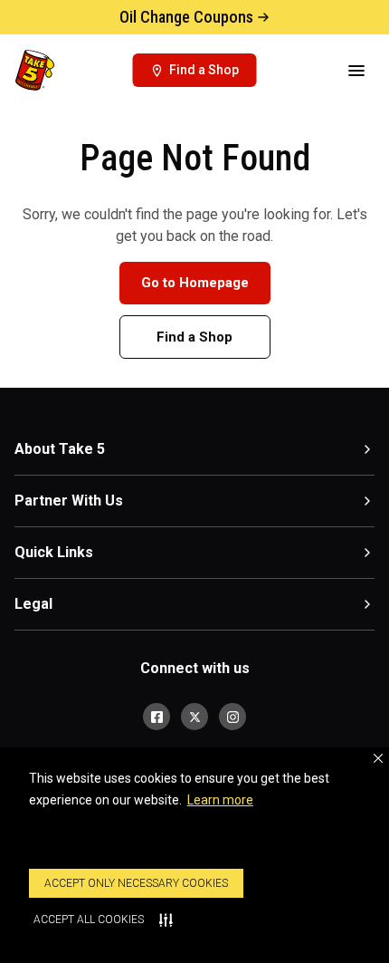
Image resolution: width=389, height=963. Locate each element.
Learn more (220, 800)
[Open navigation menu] (356, 71)
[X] (194, 716)
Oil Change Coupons (186, 16)
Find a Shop (194, 337)
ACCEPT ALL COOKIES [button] (88, 919)
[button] (378, 758)
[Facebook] (156, 716)
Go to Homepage (195, 282)
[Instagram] (232, 716)
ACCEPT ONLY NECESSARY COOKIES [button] (136, 883)
